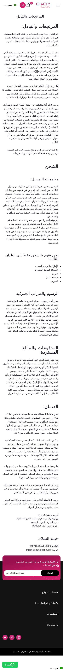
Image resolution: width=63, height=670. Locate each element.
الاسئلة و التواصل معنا (46, 602)
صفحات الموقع (50, 592)
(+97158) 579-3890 (40, 546)
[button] (56, 668)
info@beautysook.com (38, 550)
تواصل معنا (52, 624)
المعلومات (52, 613)
